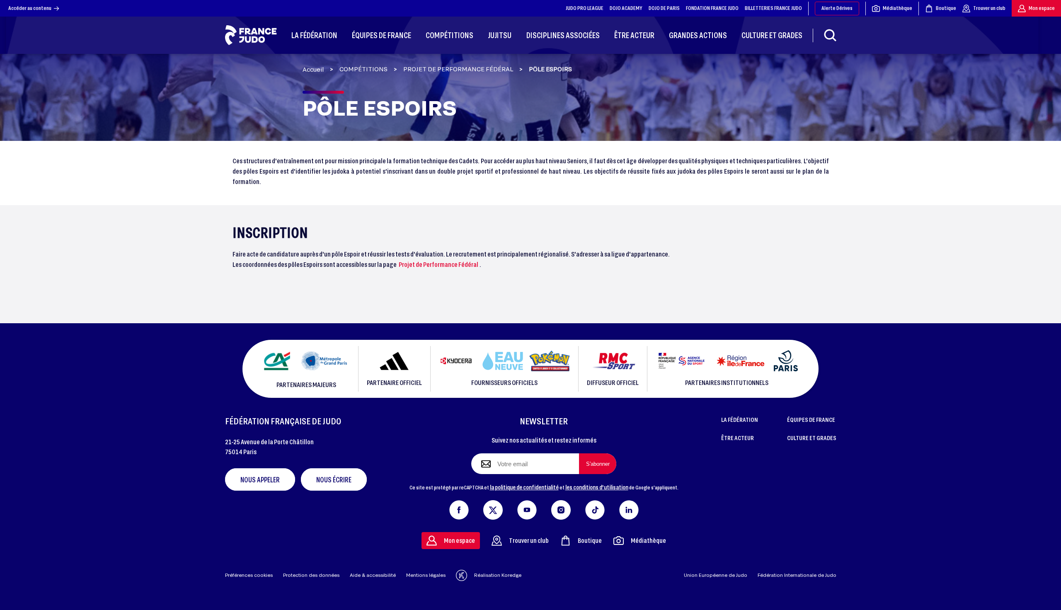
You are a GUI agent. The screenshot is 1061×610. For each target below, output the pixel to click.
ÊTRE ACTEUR (737, 437)
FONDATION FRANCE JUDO (712, 8)
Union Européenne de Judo (715, 575)
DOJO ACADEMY (626, 8)
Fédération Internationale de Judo (797, 575)
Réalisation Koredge (497, 575)
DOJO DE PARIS (664, 8)
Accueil (313, 69)
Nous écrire (333, 479)
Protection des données (311, 575)
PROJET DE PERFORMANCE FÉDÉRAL (458, 69)
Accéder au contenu (29, 8)
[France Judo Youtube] (527, 508)
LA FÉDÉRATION (739, 419)
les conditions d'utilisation (596, 487)
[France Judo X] (493, 508)
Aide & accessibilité (373, 575)
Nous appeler (260, 479)
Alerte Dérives (837, 8)
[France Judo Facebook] (459, 508)
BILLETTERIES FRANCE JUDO (773, 8)
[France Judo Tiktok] (595, 508)
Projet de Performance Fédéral (438, 264)
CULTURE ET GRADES (811, 437)
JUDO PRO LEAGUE (584, 8)
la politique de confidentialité (524, 487)
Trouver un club (989, 8)
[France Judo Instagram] (561, 508)
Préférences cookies (249, 575)
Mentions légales (426, 575)
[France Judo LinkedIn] (629, 508)
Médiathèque (897, 8)
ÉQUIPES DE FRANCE (811, 419)
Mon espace (1042, 8)
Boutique (946, 8)
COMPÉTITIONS (363, 69)
